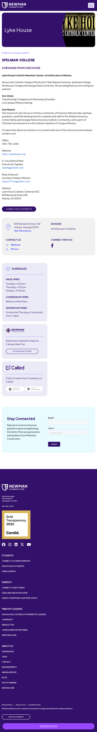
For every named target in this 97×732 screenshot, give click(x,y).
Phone (14, 249)
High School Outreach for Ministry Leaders (24, 614)
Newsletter (8, 625)
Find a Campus (9, 571)
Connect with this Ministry (19, 209)
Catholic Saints (16, 717)
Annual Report (9, 672)
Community (7, 619)
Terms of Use (20, 705)
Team (4, 656)
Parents (7, 582)
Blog (4, 677)
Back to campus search (16, 52)
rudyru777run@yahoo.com (16, 181)
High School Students (13, 566)
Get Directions (22, 231)
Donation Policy (35, 705)
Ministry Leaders (12, 608)
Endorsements (9, 667)
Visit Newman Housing (22, 351)
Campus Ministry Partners (15, 630)
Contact (6, 662)
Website (15, 245)
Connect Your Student (13, 587)
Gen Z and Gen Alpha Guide (15, 593)
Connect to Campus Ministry (16, 561)
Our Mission (8, 651)
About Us (7, 645)
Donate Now (48, 726)
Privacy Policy (7, 705)
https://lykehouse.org (14, 154)
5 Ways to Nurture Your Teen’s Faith (19, 598)
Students (8, 555)
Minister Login (9, 635)
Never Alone (8, 688)
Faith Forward (9, 682)
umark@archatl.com (13, 167)
